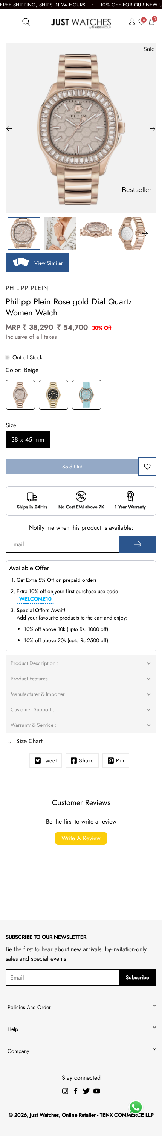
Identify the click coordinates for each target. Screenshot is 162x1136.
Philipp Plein (27, 288)
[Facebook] (75, 1091)
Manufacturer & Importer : (39, 694)
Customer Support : (32, 709)
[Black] (53, 396)
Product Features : (31, 678)
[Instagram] (65, 1091)
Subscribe (137, 977)
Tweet (50, 760)
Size (11, 425)
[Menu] (14, 22)
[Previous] (9, 128)
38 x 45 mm (27, 439)
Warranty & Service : (34, 725)
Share (86, 760)
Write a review (81, 838)
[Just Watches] (81, 21)
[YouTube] (96, 1091)
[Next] (152, 128)
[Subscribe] (137, 544)
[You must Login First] (147, 466)
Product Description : (34, 663)
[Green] (86, 396)
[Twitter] (86, 1091)
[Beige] (20, 396)
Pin (120, 760)
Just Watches (44, 1115)
